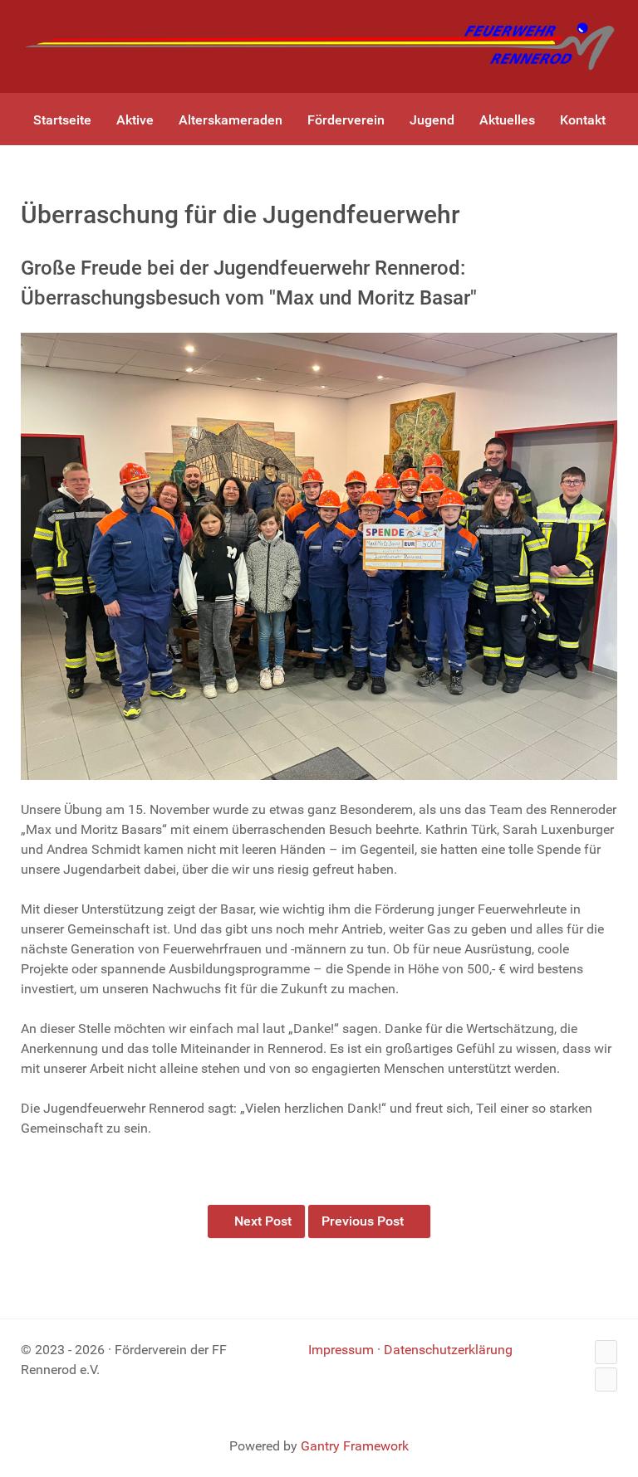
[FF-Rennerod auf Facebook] (606, 1352)
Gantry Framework (355, 1446)
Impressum (341, 1350)
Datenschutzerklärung (448, 1350)
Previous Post (364, 1221)
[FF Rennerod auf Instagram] (606, 1379)
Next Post (261, 1221)
